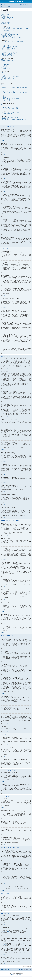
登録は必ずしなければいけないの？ (7, 14)
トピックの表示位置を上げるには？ (7, 55)
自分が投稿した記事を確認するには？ (8, 100)
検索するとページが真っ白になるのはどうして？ (10, 98)
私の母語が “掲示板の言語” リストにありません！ (10, 33)
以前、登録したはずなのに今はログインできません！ (10, 19)
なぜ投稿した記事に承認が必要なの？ (8, 54)
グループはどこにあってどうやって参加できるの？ (10, 76)
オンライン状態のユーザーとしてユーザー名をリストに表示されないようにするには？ (16, 29)
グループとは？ (3, 75)
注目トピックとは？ (4, 66)
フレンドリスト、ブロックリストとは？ (8, 91)
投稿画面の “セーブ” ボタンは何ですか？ (8, 53)
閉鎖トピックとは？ (4, 67)
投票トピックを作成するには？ (6, 45)
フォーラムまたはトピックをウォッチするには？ (10, 107)
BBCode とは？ (3, 59)
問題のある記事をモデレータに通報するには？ (9, 52)
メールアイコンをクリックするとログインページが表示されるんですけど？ (15, 37)
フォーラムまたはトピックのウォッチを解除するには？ (11, 108)
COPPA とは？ (3, 15)
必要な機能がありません (5, 118)
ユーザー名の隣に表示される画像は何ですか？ (9, 34)
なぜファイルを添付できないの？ (7, 49)
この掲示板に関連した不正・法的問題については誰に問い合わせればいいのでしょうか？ (16, 120)
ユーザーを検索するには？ (6, 99)
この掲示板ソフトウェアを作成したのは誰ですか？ (10, 117)
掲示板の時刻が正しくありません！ (7, 30)
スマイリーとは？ (4, 61)
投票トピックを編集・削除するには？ (8, 47)
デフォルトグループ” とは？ (6, 79)
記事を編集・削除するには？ (6, 42)
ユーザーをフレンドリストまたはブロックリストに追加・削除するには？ (14, 92)
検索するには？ (3, 96)
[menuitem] (3, 4)
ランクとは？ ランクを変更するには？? (8, 36)
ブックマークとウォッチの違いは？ (7, 104)
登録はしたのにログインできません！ (8, 17)
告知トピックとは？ (4, 65)
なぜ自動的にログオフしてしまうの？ (8, 22)
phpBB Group (3, 305)
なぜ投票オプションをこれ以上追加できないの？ (10, 46)
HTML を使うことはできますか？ (7, 60)
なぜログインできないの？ (6, 18)
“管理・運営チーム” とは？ (6, 80)
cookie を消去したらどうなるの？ (7, 23)
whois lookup (4, 944)
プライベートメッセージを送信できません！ (9, 84)
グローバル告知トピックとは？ (6, 64)
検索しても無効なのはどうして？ (7, 97)
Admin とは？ (3, 72)
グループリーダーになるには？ (6, 77)
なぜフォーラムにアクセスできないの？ (8, 48)
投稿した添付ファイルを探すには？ (7, 113)
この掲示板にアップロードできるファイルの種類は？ (10, 112)
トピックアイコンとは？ (5, 68)
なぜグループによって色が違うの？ (7, 78)
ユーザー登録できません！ (6, 16)
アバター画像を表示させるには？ (7, 35)
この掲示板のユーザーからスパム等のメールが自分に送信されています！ (14, 87)
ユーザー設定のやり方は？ (6, 27)
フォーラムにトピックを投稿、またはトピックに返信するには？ (12, 41)
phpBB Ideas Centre (5, 931)
